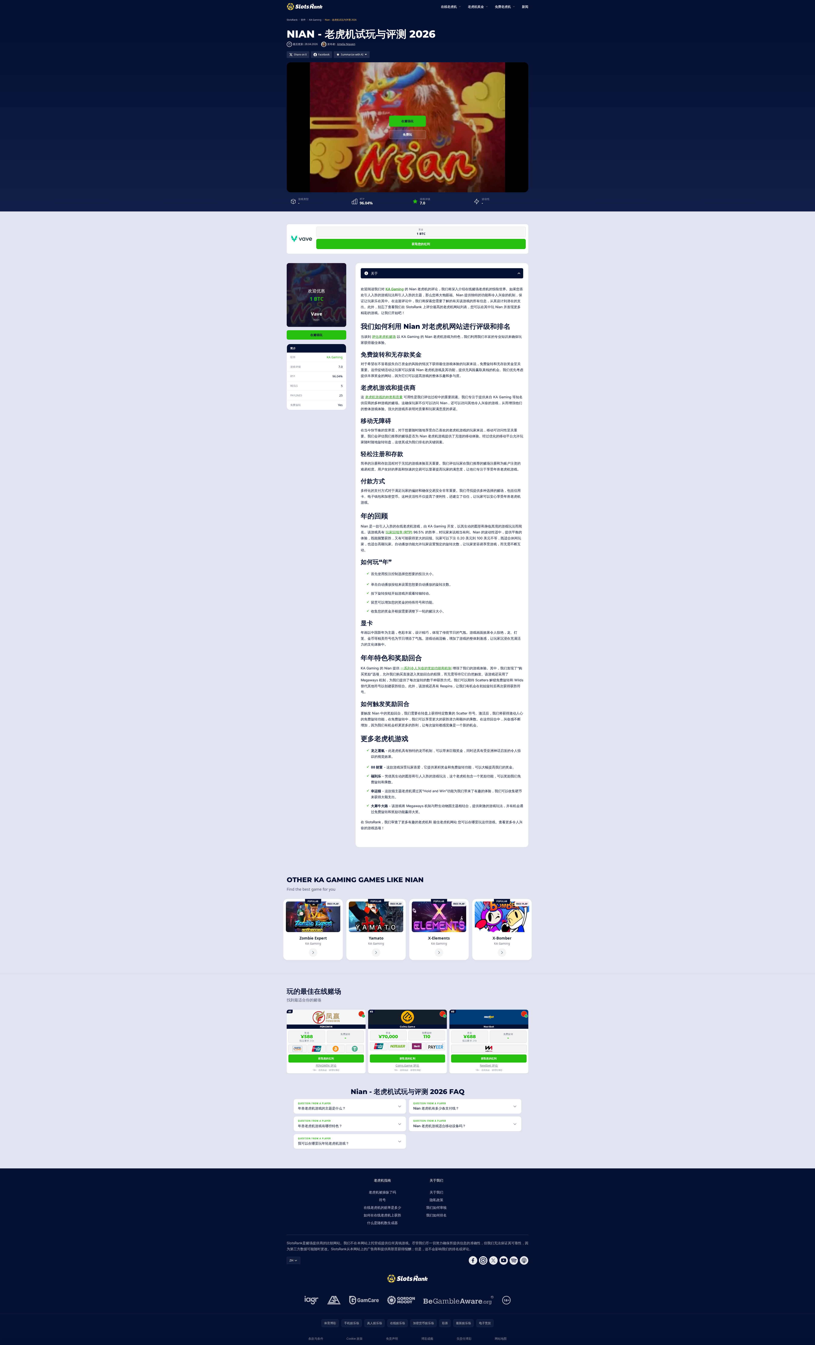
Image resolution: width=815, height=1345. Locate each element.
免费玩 (407, 134)
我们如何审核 (436, 1207)
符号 (382, 1200)
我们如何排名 (436, 1215)
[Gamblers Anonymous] (334, 1300)
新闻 (525, 6)
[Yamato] (376, 929)
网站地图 (501, 1338)
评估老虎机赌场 (384, 336)
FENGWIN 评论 (326, 1065)
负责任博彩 (464, 1338)
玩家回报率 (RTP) (399, 532)
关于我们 (436, 1192)
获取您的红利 (421, 244)
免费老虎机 (503, 6)
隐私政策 (436, 1200)
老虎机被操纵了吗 (382, 1192)
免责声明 (392, 1338)
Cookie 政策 (354, 1338)
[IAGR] (312, 1300)
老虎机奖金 (476, 6)
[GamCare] (364, 1300)
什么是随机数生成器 (382, 1222)
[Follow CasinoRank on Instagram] (483, 1260)
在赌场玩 (407, 121)
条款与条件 (315, 1338)
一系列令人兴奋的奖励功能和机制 (426, 668)
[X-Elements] (439, 929)
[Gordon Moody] (401, 1300)
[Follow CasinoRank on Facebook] (473, 1260)
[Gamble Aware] (458, 1300)
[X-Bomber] (502, 929)
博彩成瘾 (427, 1338)
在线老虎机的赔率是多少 (382, 1207)
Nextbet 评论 (489, 1065)
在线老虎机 (449, 6)
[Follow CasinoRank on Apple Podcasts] (524, 1260)
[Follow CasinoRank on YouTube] (503, 1260)
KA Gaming (335, 357)
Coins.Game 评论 (407, 1065)
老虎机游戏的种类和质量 (384, 397)
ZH (291, 1260)
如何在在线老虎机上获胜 (382, 1215)
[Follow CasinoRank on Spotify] (514, 1260)
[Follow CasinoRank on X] (493, 1260)
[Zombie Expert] (313, 929)
